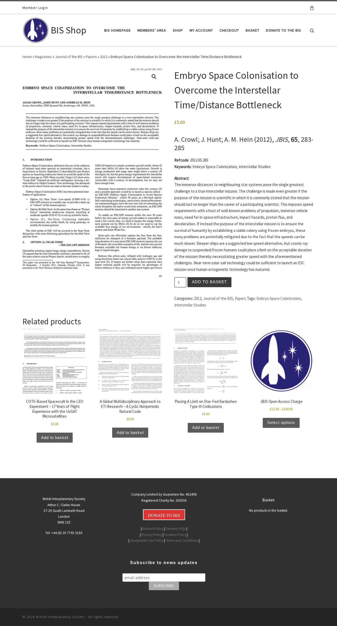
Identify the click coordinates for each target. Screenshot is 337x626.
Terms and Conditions (182, 540)
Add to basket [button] (54, 437)
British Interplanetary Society (60, 617)
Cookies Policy (175, 534)
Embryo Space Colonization (278, 298)
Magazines (43, 56)
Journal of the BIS (69, 56)
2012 (103, 56)
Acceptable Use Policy (146, 540)
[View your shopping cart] (312, 7)
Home (27, 56)
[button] (154, 76)
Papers (91, 56)
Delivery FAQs (176, 528)
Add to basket (209, 282)
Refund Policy (152, 528)
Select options (281, 422)
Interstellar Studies (190, 304)
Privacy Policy (152, 534)
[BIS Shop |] (35, 29)
